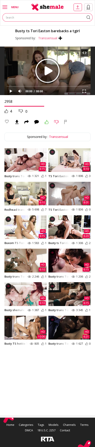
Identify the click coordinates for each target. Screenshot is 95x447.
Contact (65, 430)
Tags (41, 425)
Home (10, 425)
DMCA (29, 430)
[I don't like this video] (56, 122)
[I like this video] (47, 122)
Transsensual (47, 38)
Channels (69, 425)
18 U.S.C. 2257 (46, 430)
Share (26, 122)
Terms (84, 425)
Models (54, 425)
